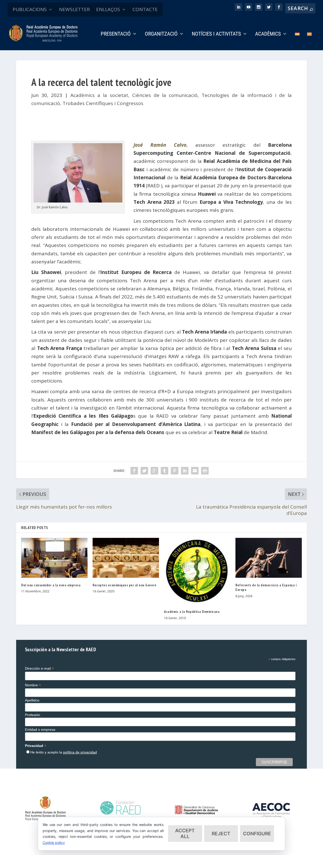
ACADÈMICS (268, 34)
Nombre (33, 685)
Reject (221, 834)
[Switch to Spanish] (297, 41)
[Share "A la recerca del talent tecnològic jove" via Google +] (154, 471)
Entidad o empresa (40, 729)
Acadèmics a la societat (99, 95)
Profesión (32, 715)
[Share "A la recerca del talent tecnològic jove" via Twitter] (144, 471)
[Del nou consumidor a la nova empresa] (54, 558)
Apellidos (32, 700)
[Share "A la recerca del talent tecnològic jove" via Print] (205, 471)
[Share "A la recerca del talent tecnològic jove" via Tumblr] (164, 471)
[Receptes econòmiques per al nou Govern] (126, 558)
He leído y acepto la (63, 752)
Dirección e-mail (39, 668)
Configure (257, 834)
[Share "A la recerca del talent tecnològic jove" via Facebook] (134, 471)
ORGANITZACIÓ (161, 34)
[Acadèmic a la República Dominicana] (197, 571)
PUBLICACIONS (30, 9)
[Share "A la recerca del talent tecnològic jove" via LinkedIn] (185, 471)
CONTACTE (145, 9)
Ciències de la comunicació (165, 95)
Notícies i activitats (216, 34)
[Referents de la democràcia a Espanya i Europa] (268, 558)
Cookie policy (54, 842)
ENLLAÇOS (108, 9)
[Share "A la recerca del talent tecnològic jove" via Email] (195, 471)
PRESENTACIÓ (116, 34)
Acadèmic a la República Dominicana (192, 611)
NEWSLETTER (74, 9)
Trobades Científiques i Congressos (103, 103)
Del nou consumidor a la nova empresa (50, 585)
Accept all (185, 833)
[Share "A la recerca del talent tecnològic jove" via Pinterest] (175, 471)
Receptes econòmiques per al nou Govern (124, 585)
